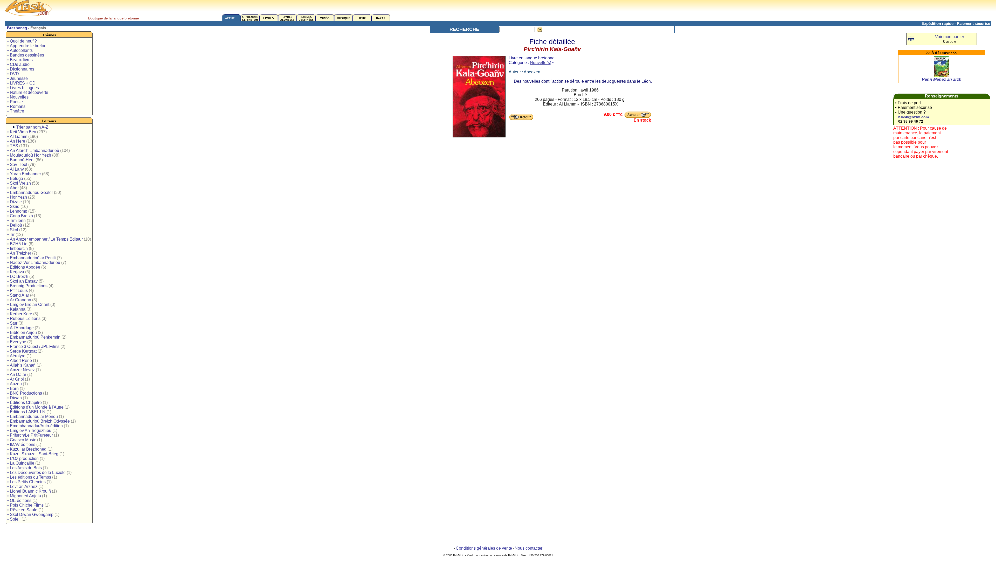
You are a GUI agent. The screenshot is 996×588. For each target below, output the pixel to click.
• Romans (16, 106)
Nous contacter (528, 548)
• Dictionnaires (20, 69)
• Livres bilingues (23, 88)
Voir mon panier (949, 36)
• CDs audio (18, 64)
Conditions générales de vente (484, 548)
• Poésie (15, 102)
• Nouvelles (18, 97)
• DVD (13, 74)
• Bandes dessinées (25, 55)
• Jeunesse (17, 78)
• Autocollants (20, 50)
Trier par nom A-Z (32, 127)
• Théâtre (15, 111)
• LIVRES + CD (21, 83)
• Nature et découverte (27, 92)
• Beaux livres (20, 60)
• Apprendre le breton (26, 46)
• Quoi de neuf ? (22, 41)
